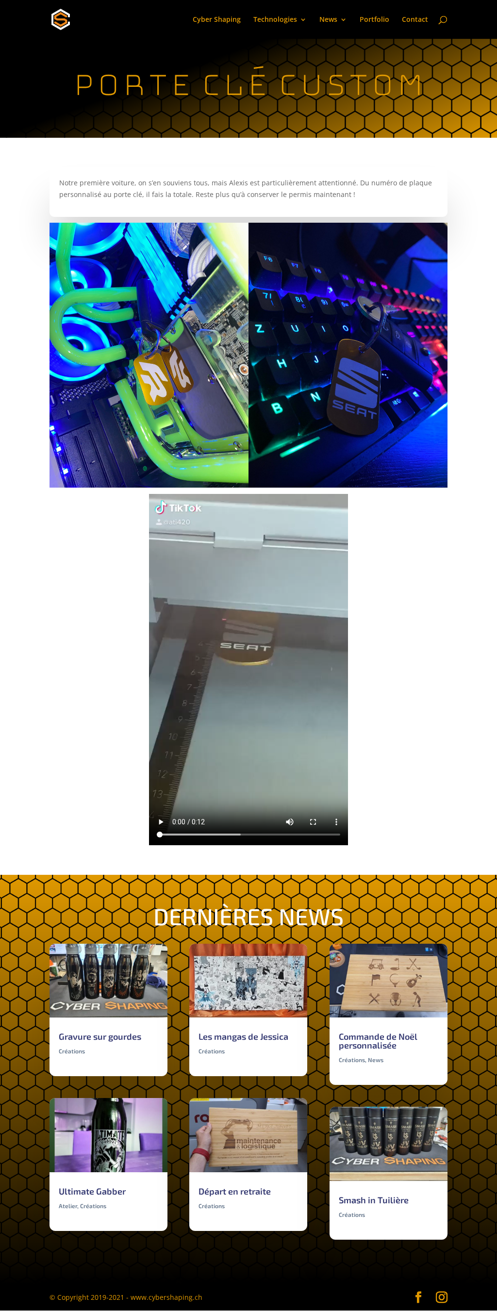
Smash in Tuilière (374, 1200)
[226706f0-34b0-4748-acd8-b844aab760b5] (149, 487)
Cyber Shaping (217, 20)
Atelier (68, 1205)
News (328, 20)
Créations (72, 1051)
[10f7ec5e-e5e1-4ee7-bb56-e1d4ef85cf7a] (347, 487)
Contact (415, 20)
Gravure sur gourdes (100, 1036)
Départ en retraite (235, 1191)
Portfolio (374, 20)
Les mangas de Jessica (243, 1036)
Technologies (275, 20)
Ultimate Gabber (92, 1191)
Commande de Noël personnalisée (378, 1040)
